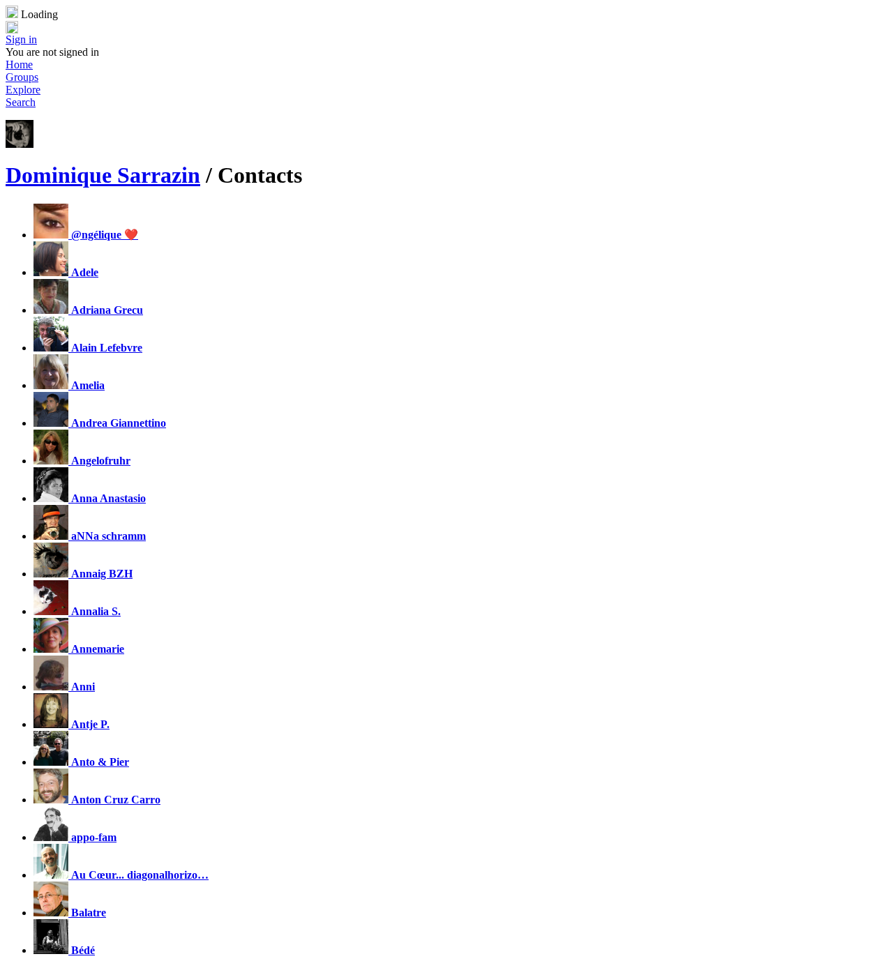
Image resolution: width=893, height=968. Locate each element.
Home (19, 64)
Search (21, 102)
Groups (22, 77)
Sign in (21, 39)
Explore (23, 90)
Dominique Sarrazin (103, 175)
